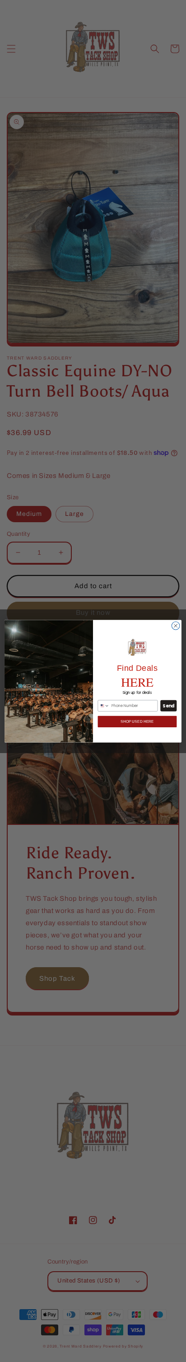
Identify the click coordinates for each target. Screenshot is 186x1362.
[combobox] (103, 705)
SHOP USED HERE (137, 722)
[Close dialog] (176, 626)
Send (168, 705)
